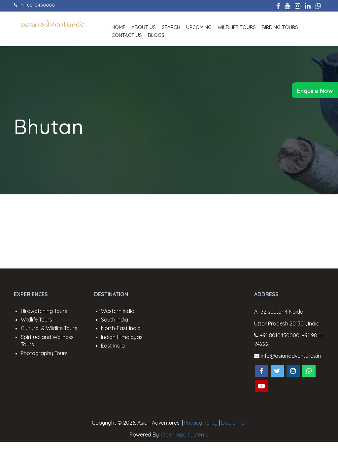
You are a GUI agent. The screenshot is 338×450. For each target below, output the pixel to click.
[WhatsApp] (318, 6)
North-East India (121, 328)
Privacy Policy (201, 422)
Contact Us (127, 35)
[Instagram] (297, 6)
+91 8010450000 (37, 5)
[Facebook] (278, 6)
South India (114, 319)
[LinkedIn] (308, 6)
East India (113, 345)
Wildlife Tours (237, 27)
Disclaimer (233, 422)
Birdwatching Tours (44, 311)
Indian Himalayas (122, 337)
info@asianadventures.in (290, 355)
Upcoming (199, 27)
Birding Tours (280, 27)
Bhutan (49, 126)
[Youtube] (287, 6)
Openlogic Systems (184, 434)
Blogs (156, 35)
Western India (117, 311)
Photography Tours (44, 353)
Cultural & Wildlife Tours (49, 328)
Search (171, 27)
